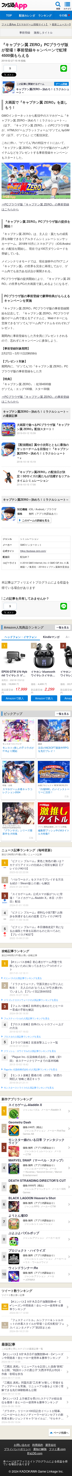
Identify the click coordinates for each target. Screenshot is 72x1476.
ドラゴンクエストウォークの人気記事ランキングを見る (31, 1000)
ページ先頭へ (61, 1432)
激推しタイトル (43, 32)
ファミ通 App (14, 5)
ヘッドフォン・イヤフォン (21, 637)
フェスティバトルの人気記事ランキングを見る (26, 1018)
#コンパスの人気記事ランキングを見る (23, 978)
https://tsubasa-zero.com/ (33, 550)
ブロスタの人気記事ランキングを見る (22, 1037)
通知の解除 (40, 1449)
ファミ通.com (57, 1449)
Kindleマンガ (51, 637)
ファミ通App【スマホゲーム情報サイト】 (25, 24)
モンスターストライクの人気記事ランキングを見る (29, 1088)
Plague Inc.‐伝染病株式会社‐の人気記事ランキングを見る (30, 1069)
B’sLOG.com (34, 1453)
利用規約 (37, 1445)
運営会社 (50, 1445)
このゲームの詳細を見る (36, 520)
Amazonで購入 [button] (15, 698)
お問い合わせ (22, 1445)
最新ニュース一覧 (62, 24)
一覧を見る (62, 627)
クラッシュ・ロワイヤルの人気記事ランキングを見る (30, 1051)
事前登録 (24, 32)
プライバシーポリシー (17, 1449)
